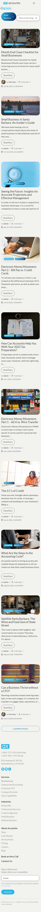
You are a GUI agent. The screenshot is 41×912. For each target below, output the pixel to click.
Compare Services (9, 792)
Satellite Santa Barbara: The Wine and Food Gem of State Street (18, 622)
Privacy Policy (6, 886)
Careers (4, 847)
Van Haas (12, 82)
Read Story (8, 75)
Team (3, 832)
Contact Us (6, 861)
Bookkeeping (9, 44)
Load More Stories (20, 729)
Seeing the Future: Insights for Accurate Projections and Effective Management (19, 195)
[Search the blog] (36, 18)
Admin (6, 148)
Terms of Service (6, 904)
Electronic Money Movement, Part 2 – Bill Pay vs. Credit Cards (19, 270)
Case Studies (9, 611)
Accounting (8, 545)
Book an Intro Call (9, 856)
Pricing (4, 843)
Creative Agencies (9, 813)
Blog (3, 850)
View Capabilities (9, 795)
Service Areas (7, 839)
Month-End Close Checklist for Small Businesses (20, 53)
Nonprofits (6, 805)
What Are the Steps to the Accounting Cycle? (17, 554)
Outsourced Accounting (12, 784)
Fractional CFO (21, 680)
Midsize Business (9, 820)
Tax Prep (19, 335)
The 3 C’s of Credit (12, 490)
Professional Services (10, 809)
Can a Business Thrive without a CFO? (19, 689)
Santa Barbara (20, 111)
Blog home (6, 8)
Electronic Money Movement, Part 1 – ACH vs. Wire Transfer (19, 420)
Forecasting (20, 183)
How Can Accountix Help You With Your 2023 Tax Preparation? (18, 347)
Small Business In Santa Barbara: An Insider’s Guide (18, 121)
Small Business (20, 44)
